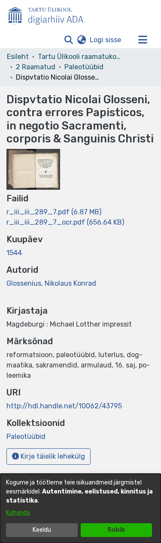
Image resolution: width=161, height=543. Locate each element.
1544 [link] (14, 253)
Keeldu (42, 530)
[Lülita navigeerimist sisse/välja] (143, 40)
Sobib (116, 530)
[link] (53, 212)
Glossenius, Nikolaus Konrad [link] (51, 283)
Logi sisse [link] (106, 40)
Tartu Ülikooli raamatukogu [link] (81, 56)
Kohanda (18, 512)
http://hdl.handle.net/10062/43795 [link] (64, 406)
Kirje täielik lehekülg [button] (52, 456)
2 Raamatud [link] (35, 67)
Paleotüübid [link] (83, 67)
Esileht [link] (18, 56)
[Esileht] (49, 14)
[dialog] (80, 508)
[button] (68, 40)
